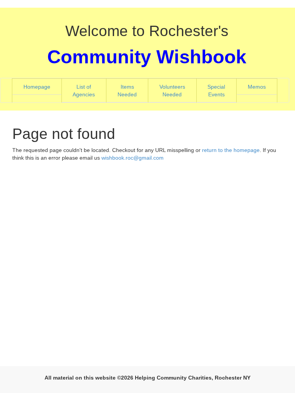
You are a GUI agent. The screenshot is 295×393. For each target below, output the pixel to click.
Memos (257, 87)
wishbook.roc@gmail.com (132, 158)
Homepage (42, 86)
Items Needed (133, 90)
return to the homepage (231, 150)
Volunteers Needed (177, 90)
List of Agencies (89, 90)
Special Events (221, 90)
